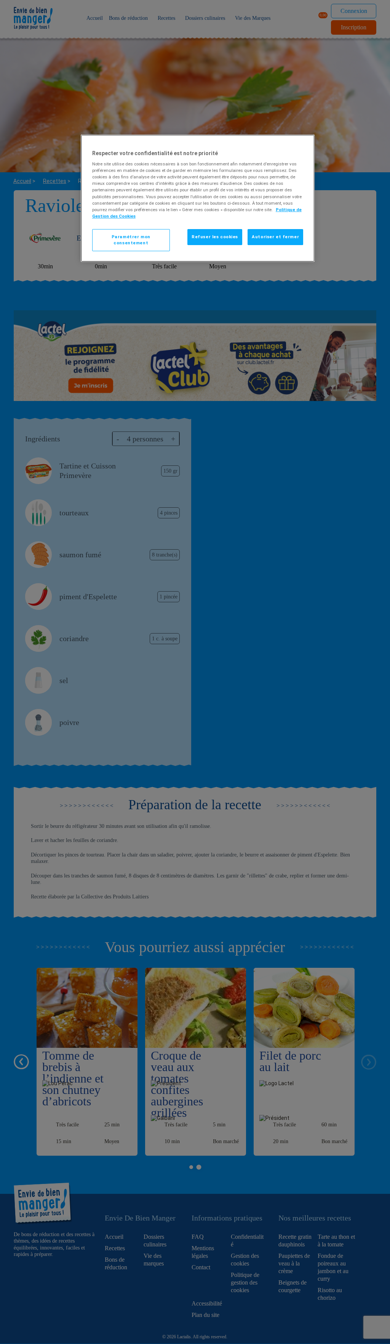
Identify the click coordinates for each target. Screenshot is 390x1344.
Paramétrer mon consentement (131, 239)
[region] (198, 198)
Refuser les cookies (215, 236)
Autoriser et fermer (275, 236)
